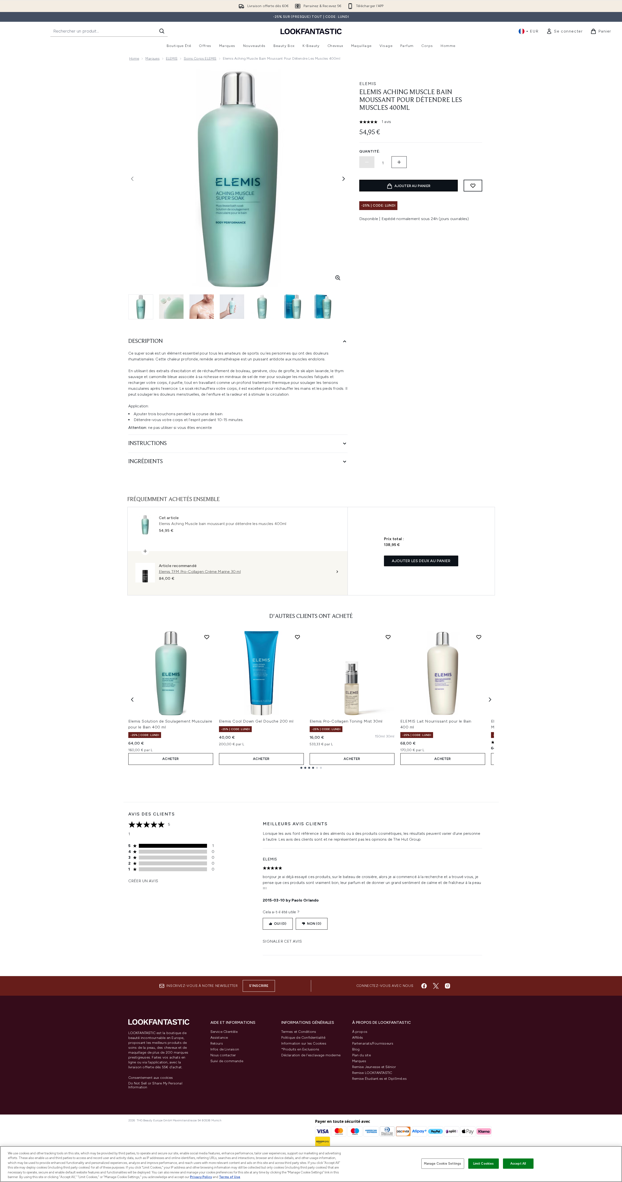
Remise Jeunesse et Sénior (374, 1067)
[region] (311, 1164)
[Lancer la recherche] (162, 31)
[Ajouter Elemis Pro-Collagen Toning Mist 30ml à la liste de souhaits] (388, 637)
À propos (360, 1032)
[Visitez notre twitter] (436, 986)
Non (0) (314, 924)
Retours (216, 1043)
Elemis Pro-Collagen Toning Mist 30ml (346, 721)
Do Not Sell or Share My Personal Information (155, 1085)
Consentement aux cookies (150, 1078)
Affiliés (357, 1038)
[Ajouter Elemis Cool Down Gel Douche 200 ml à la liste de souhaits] (297, 637)
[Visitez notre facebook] (424, 986)
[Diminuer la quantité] (366, 162)
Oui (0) (280, 924)
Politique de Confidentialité (303, 1038)
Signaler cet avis (282, 941)
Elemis (367, 83)
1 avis (386, 121)
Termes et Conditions (298, 1032)
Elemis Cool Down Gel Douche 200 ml (256, 721)
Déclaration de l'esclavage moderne (311, 1055)
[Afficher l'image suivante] (344, 179)
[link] (564, 31)
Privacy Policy (201, 1177)
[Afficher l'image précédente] (132, 179)
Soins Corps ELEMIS (200, 58)
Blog (356, 1049)
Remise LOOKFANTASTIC (372, 1073)
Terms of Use (229, 1177)
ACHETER (170, 759)
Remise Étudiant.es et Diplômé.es (379, 1079)
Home (134, 58)
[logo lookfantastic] (311, 31)
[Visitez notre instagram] (447, 986)
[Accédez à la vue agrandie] (338, 278)
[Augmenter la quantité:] (399, 162)
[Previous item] (132, 699)
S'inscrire (259, 986)
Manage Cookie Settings (442, 1163)
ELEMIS (171, 58)
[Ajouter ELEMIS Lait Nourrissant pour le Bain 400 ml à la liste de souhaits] (479, 637)
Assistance (219, 1038)
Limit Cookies (483, 1163)
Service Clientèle (224, 1032)
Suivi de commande (226, 1061)
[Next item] (490, 699)
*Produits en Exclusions (300, 1049)
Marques (152, 58)
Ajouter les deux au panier (421, 560)
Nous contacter (223, 1055)
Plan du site (361, 1055)
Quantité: (369, 151)
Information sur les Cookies (303, 1043)
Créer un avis (143, 881)
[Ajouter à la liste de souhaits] (473, 185)
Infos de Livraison (224, 1049)
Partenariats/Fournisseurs (372, 1043)
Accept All (518, 1163)
